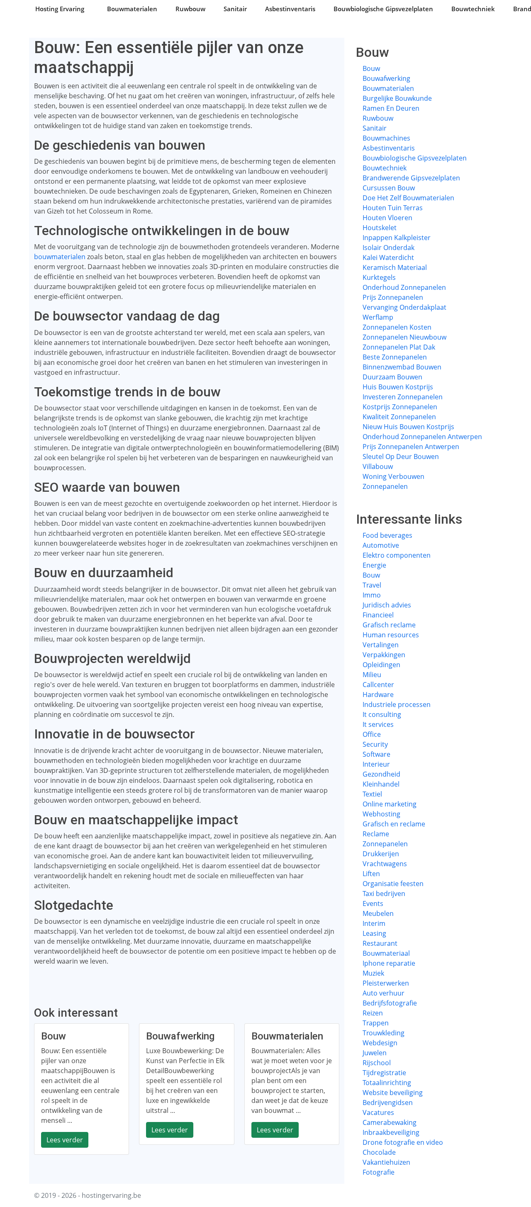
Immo (372, 595)
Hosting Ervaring (59, 9)
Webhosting (381, 813)
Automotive (381, 545)
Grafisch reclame (389, 624)
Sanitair (235, 9)
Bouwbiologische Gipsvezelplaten (383, 9)
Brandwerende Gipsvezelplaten (411, 177)
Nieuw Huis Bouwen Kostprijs (408, 426)
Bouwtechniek (473, 9)
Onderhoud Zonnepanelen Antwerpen (422, 436)
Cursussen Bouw (389, 187)
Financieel (378, 614)
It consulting (382, 714)
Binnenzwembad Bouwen (402, 367)
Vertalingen (381, 644)
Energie (374, 565)
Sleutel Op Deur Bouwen (401, 456)
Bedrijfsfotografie (390, 1003)
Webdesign (380, 1042)
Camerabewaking (390, 1122)
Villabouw (378, 466)
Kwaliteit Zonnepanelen (399, 416)
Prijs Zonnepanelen (393, 297)
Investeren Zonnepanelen (403, 396)
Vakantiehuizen (386, 1162)
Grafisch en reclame (394, 823)
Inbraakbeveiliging (391, 1132)
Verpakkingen (384, 654)
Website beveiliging (393, 1092)
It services (378, 724)
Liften (371, 873)
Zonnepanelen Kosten (397, 327)
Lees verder (64, 1139)
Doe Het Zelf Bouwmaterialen (408, 197)
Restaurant (380, 943)
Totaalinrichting (387, 1082)
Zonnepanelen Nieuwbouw (404, 337)
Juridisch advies (387, 605)
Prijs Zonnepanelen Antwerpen (411, 446)
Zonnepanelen (385, 486)
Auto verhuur (383, 993)
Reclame (376, 833)
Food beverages (387, 535)
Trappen (376, 1022)
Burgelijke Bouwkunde (397, 98)
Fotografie (379, 1172)
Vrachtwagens (385, 863)
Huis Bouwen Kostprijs (398, 386)
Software (376, 754)
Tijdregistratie (384, 1072)
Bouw (371, 68)
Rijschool (377, 1062)
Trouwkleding (383, 1032)
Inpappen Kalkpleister (397, 237)
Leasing (374, 933)
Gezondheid (381, 774)
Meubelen (378, 913)
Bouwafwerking (386, 78)
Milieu (372, 674)
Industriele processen (397, 704)
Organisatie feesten (393, 883)
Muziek (373, 973)
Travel (372, 585)
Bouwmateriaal (386, 953)
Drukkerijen (381, 853)
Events (373, 903)
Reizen (373, 1013)
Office (372, 734)
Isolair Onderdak (388, 247)
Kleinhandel (381, 784)
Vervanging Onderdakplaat (404, 307)
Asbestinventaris (290, 9)
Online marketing (390, 804)
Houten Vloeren (387, 217)
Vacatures (378, 1112)
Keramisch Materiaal (395, 267)
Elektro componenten (397, 555)
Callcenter (378, 684)
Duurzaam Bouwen (392, 376)
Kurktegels (379, 277)
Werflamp (378, 317)
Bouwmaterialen (132, 9)
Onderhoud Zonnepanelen (404, 287)
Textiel (372, 794)
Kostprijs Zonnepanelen (400, 406)
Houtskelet (380, 227)
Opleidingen (381, 664)
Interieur (376, 764)
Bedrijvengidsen (388, 1102)
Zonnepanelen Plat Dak (399, 347)
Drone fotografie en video (403, 1142)
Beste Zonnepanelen (395, 357)
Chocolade (379, 1152)
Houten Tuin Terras (393, 207)
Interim (374, 923)
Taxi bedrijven (384, 893)
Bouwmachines (386, 138)
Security (375, 744)
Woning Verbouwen (393, 476)
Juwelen (375, 1052)
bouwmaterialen (59, 256)
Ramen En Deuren (391, 108)
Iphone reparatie (389, 963)
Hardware (378, 694)
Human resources (391, 634)
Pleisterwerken (386, 983)
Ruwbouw (190, 9)
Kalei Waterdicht (388, 257)
